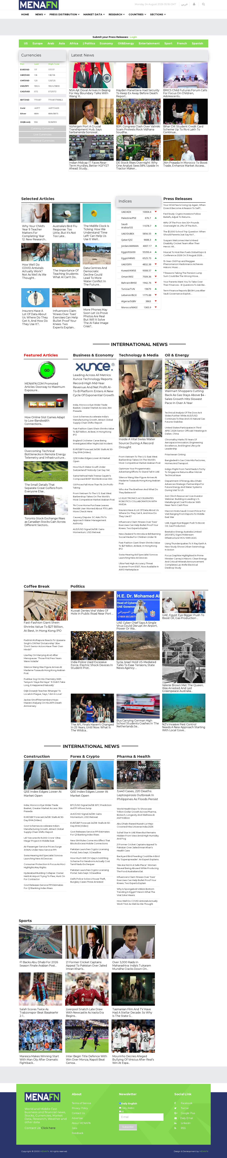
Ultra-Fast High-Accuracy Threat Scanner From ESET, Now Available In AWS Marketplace (139, 566)
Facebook (186, 1103)
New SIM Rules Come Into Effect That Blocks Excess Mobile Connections (90, 842)
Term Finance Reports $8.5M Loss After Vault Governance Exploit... (184, 292)
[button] (194, 4)
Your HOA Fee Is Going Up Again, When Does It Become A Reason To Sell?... (184, 206)
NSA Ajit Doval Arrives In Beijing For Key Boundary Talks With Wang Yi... (90, 93)
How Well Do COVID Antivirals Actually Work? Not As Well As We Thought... (34, 271)
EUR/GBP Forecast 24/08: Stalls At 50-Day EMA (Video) (93, 451)
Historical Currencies (42, 140)
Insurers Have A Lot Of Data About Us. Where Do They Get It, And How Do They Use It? (139, 513)
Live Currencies (42, 134)
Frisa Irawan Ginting (175, 454)
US (26, 43)
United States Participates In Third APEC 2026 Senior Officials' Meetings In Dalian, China (186, 430)
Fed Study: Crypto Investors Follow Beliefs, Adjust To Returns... (182, 215)
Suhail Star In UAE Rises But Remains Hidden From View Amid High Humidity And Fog (138, 835)
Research (115, 14)
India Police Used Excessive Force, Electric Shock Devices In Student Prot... (92, 665)
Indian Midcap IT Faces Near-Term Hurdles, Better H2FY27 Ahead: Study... (89, 165)
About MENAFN (81, 1123)
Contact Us (78, 1113)
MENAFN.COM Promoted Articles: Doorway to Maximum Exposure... (45, 387)
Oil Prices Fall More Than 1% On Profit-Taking (93, 486)
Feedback (77, 1133)
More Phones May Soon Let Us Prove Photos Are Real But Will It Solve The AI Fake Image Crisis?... (95, 318)
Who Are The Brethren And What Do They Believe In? (138, 491)
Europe (38, 43)
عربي (184, 4)
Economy (106, 43)
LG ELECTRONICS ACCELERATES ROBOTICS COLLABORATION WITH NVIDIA (138, 501)
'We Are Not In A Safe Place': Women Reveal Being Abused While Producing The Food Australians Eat (138, 868)
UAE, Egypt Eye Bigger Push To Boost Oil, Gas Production (185, 524)
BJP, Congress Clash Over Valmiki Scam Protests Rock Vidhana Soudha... (138, 129)
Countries (136, 14)
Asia (62, 43)
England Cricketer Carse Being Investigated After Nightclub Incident (93, 442)
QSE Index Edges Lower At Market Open (91, 460)
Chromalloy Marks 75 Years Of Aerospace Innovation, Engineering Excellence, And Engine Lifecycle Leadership (184, 444)
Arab (51, 43)
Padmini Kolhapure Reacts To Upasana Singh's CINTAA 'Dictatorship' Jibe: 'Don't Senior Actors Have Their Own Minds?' (44, 645)
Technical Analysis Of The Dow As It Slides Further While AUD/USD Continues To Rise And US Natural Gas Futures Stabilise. (185, 417)
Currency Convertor (42, 128)
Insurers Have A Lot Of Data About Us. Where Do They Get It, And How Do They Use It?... (35, 317)
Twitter (184, 1108)
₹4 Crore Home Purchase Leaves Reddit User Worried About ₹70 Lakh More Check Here (93, 508)
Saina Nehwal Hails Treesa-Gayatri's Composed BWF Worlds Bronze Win (92, 477)
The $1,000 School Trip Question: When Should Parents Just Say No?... (184, 233)
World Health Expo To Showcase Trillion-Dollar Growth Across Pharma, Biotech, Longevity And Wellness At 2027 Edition (137, 813)
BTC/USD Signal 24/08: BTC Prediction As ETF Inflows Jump (91, 807)
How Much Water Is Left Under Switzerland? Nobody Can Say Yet (91, 468)
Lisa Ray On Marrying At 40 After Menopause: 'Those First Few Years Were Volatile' (42, 658)
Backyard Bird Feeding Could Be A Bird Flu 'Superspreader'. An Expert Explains (138, 858)
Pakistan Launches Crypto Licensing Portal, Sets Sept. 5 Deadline (89, 851)
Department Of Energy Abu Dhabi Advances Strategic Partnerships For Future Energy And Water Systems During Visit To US (184, 485)
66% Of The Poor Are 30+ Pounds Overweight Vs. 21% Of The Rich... (181, 224)
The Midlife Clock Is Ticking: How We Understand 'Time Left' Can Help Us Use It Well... (96, 232)
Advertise (77, 1118)
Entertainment (149, 43)
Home (25, 14)
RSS (183, 1128)
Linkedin (185, 1123)
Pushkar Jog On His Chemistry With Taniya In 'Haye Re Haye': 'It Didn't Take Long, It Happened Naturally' (44, 682)
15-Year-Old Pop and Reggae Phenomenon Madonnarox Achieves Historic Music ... (183, 264)
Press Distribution (63, 14)
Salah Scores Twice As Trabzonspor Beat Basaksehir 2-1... (39, 1012)
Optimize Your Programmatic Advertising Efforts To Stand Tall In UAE (139, 470)
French (182, 43)
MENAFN (203, 1151)
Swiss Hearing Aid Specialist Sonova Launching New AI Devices (138, 556)
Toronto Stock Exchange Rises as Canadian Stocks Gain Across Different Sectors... (45, 522)
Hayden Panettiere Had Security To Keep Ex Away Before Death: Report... (137, 93)
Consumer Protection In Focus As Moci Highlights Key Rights (44, 866)
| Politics (89, 43)
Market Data (92, 14)
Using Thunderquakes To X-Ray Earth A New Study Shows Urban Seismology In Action (185, 546)
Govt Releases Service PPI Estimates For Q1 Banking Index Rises (43, 886)
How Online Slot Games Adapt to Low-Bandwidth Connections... (45, 421)
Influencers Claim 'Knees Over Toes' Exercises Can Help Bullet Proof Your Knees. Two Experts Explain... (65, 319)
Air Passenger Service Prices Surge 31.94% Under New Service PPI (43, 848)
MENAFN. (45, 1151)
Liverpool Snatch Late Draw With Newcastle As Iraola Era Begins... (85, 1012)
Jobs (74, 1128)
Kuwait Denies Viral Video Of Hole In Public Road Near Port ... (92, 612)
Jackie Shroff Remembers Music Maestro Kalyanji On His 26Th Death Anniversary (43, 702)
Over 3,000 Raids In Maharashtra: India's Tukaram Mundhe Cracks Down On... (131, 965)
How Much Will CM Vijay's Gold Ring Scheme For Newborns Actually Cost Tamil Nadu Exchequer (90, 861)
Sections (156, 14)
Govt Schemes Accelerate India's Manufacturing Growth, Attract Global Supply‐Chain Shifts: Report (93, 419)
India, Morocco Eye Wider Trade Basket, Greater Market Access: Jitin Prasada (92, 407)
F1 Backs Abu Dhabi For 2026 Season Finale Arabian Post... (39, 964)
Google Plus (187, 1113)
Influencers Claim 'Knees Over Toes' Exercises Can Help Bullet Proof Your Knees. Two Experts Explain (138, 525)
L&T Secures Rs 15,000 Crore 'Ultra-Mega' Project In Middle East (42, 839)
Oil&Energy (126, 43)
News (39, 14)
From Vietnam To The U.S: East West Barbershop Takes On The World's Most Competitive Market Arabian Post (94, 496)
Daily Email (186, 1118)
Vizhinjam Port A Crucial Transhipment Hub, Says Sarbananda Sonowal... (85, 129)
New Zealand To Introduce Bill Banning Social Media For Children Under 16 (140, 535)
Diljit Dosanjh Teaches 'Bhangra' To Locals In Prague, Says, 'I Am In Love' (43, 692)
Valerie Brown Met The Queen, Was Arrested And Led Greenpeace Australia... (182, 688)
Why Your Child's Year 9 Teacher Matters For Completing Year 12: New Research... (34, 233)
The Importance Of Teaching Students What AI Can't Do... (66, 274)
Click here (48, 1128)
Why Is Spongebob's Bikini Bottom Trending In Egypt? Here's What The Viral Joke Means (136, 892)
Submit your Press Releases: (111, 37)
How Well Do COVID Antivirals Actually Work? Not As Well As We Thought (137, 902)
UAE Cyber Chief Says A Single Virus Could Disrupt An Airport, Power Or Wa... (136, 625)
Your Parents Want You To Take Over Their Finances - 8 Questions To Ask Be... (184, 283)
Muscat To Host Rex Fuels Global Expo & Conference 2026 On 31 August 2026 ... (184, 254)
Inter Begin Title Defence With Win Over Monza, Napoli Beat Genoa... (86, 1059)
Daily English (129, 1103)
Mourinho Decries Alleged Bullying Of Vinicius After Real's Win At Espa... (133, 1059)
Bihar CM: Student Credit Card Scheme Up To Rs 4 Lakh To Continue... (183, 129)
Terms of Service (81, 1103)
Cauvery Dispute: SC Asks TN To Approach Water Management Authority (90, 520)
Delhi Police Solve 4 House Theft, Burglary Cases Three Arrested (88, 880)
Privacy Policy (80, 1108)
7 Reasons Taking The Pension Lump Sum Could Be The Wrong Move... (182, 274)
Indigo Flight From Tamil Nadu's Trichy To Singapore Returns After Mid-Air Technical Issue (185, 472)
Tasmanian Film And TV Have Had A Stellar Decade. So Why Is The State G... (132, 1012)
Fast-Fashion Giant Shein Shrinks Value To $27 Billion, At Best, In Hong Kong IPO (93, 431)
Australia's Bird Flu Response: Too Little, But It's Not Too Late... (65, 231)
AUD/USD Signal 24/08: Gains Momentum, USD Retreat (88, 531)
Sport (168, 43)
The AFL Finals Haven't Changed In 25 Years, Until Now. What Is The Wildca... (92, 727)
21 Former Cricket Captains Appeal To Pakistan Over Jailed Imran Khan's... (86, 965)
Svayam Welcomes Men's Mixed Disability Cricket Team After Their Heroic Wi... (181, 243)
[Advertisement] (113, 27)
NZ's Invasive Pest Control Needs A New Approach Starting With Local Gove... (183, 727)
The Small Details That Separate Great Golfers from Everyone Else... (43, 488)
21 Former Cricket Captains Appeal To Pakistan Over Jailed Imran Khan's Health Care (137, 847)
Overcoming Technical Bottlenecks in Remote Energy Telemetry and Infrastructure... (45, 454)
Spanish (197, 43)
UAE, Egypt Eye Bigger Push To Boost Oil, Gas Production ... (183, 617)
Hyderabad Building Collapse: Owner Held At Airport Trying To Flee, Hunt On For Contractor (44, 876)
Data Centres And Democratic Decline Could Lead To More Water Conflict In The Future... (95, 276)
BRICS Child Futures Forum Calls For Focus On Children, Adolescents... (185, 93)
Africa (74, 43)
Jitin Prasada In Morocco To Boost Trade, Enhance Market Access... (185, 164)
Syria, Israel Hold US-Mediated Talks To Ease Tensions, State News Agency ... (136, 665)
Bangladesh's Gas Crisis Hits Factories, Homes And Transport (185, 462)
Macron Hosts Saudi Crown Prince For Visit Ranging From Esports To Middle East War (185, 514)
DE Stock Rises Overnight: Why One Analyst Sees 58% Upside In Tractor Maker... (137, 165)
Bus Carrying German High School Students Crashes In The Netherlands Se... (137, 723)
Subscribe (128, 1126)
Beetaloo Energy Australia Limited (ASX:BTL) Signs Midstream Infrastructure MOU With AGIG (183, 534)
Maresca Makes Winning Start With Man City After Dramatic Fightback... (39, 1059)
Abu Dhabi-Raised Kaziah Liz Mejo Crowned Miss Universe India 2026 (135, 825)
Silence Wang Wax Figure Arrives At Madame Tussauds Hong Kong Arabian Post (139, 480)
